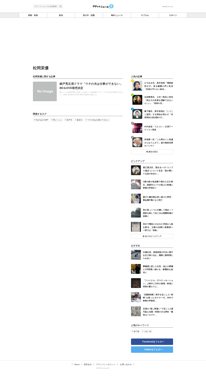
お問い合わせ (126, 364)
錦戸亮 (69, 120)
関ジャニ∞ (57, 120)
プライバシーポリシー (106, 364)
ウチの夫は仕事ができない (98, 120)
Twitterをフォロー (153, 349)
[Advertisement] (103, 45)
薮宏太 (79, 120)
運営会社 (88, 364)
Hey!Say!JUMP (42, 120)
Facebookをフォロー (153, 341)
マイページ (168, 7)
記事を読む (78, 91)
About (76, 364)
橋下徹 (136, 331)
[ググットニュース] (103, 6)
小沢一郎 (147, 331)
